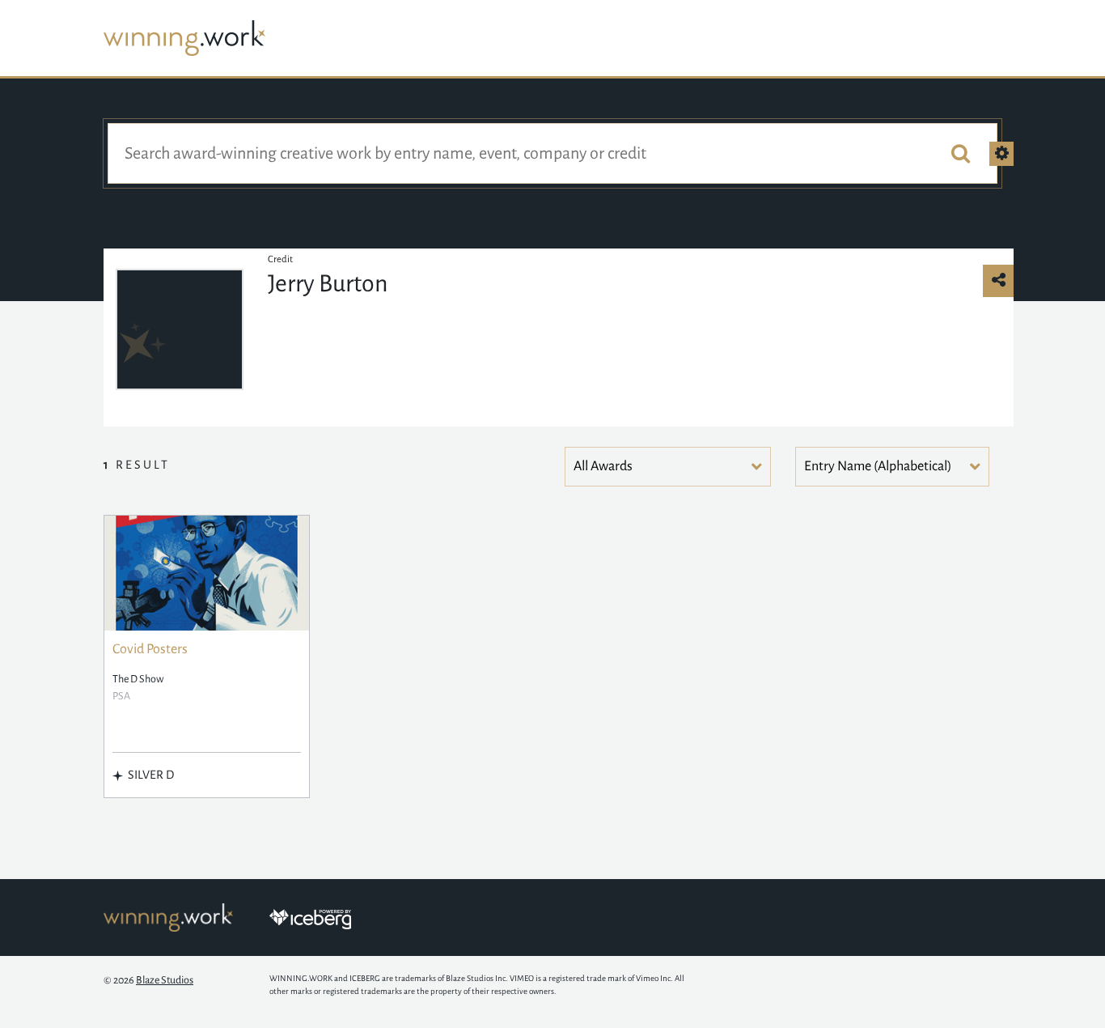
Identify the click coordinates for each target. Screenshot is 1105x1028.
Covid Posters (150, 649)
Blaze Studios (164, 980)
